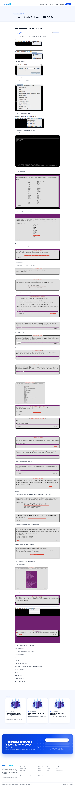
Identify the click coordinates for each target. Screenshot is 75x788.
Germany (48, 766)
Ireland (39, 772)
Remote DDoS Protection (24, 774)
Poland (39, 774)
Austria (48, 768)
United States (41, 775)
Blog (57, 4)
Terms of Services (29, 784)
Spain (48, 774)
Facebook (69, 1)
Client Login (58, 774)
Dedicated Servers (44, 4)
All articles (16, 11)
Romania (40, 768)
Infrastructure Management (25, 775)
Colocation (22, 772)
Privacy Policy (22, 784)
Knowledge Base (59, 770)
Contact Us (61, 4)
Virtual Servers (23, 768)
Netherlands (40, 766)
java (21, 32)
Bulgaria (40, 770)
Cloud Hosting (23, 770)
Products (36, 4)
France (48, 770)
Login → (68, 4)
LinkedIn (63, 1)
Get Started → (57, 740)
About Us (52, 4)
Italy (48, 772)
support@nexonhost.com (9, 1)
